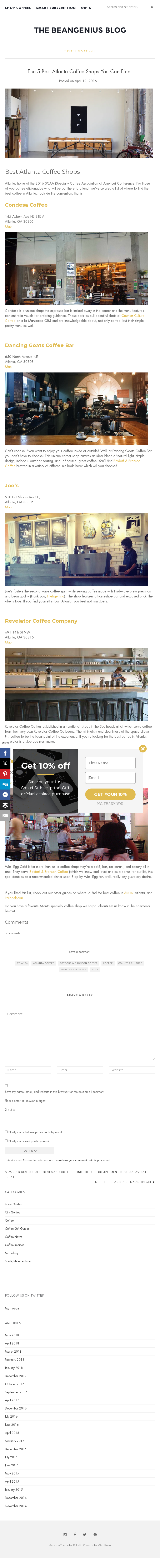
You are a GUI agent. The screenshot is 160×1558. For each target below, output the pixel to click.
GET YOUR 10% (110, 794)
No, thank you (110, 804)
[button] (45, 765)
